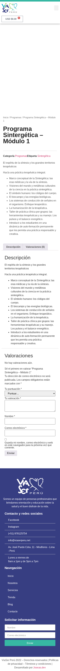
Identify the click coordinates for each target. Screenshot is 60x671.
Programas (15, 117)
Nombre (10, 416)
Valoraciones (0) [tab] (35, 247)
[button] (56, 7)
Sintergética (43, 156)
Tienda (11, 597)
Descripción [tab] (13, 247)
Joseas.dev (39, 667)
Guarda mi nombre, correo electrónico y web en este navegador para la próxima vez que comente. (29, 445)
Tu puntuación (13, 389)
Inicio (5, 117)
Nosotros (13, 583)
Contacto (13, 611)
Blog (10, 604)
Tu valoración (13, 398)
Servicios (13, 590)
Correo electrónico (15, 428)
